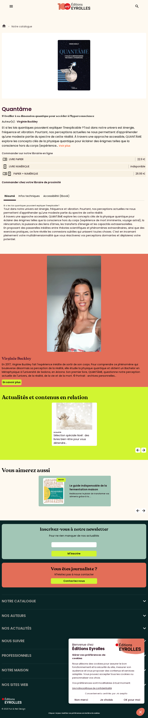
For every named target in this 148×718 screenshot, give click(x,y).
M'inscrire (74, 553)
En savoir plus (12, 382)
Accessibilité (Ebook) (56, 196)
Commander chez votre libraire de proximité (31, 182)
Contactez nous (74, 581)
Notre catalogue (22, 26)
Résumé (10, 196)
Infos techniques (29, 196)
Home (4, 26)
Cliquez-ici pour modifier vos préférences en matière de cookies (74, 713)
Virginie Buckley (27, 121)
